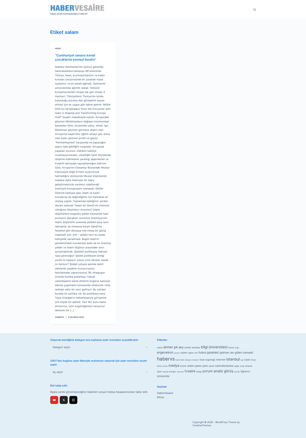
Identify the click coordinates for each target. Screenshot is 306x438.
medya (173, 365)
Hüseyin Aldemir (192, 360)
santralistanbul (224, 365)
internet (220, 359)
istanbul (233, 359)
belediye (196, 347)
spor (159, 371)
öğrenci (245, 371)
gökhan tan (227, 352)
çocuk (237, 371)
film (196, 353)
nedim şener (194, 365)
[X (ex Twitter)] (64, 400)
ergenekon (165, 352)
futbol (202, 352)
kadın (247, 359)
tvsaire (190, 371)
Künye (160, 397)
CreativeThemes (202, 425)
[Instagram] (73, 400)
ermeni (177, 353)
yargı (198, 371)
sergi (242, 366)
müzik (183, 366)
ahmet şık (170, 347)
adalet (160, 348)
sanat (211, 366)
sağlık (236, 366)
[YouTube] (54, 400)
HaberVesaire (165, 393)
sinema (248, 366)
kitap (253, 360)
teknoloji (180, 372)
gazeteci (213, 352)
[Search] (254, 9)
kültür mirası (162, 366)
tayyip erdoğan (169, 372)
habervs (166, 359)
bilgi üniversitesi (214, 347)
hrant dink (179, 360)
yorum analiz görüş (217, 371)
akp (181, 347)
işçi (242, 360)
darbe (231, 347)
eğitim (191, 353)
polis (205, 365)
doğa (237, 348)
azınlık (187, 347)
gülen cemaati (244, 352)
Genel (58, 48)
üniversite (163, 376)
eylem (184, 352)
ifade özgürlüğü (207, 359)
